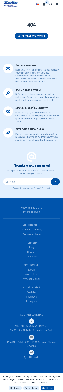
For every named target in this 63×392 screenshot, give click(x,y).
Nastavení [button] (15, 388)
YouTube (31, 292)
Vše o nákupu (31, 225)
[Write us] (31, 352)
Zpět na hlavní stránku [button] (33, 36)
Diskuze (31, 252)
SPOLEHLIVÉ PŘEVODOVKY (31, 107)
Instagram (31, 301)
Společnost (32, 265)
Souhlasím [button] (47, 388)
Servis (31, 269)
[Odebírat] (55, 181)
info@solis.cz (31, 211)
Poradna (31, 242)
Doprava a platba (32, 234)
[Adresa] (31, 321)
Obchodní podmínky (31, 229)
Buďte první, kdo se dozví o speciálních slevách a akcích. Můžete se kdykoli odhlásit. (32, 172)
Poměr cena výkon (26, 65)
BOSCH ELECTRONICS (28, 89)
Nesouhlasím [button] (31, 388)
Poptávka (31, 256)
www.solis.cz (31, 274)
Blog (31, 247)
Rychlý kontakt (31, 357)
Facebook (31, 296)
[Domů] (10, 4)
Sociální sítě (31, 287)
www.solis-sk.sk (31, 279)
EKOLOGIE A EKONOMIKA (29, 129)
